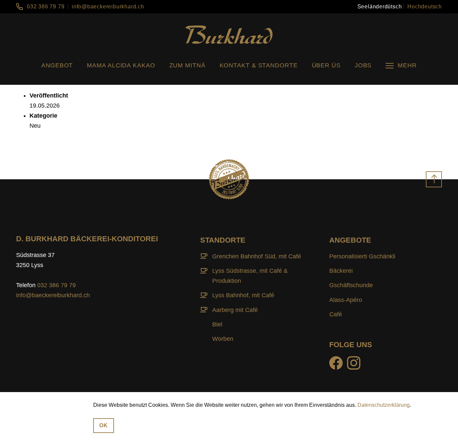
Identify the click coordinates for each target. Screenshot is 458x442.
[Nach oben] (434, 179)
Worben (222, 338)
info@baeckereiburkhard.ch (108, 6)
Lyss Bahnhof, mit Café (243, 295)
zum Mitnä (187, 65)
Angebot (57, 65)
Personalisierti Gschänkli (362, 256)
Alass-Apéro (345, 300)
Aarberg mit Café (235, 310)
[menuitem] (379, 6)
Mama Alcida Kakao (121, 65)
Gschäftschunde (351, 285)
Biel (217, 324)
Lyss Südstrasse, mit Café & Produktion (250, 275)
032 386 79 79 (45, 6)
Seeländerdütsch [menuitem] (379, 6)
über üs (326, 65)
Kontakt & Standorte (259, 65)
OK (103, 425)
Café (335, 314)
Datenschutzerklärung (383, 405)
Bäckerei (341, 270)
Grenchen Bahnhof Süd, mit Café (256, 256)
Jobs (363, 65)
